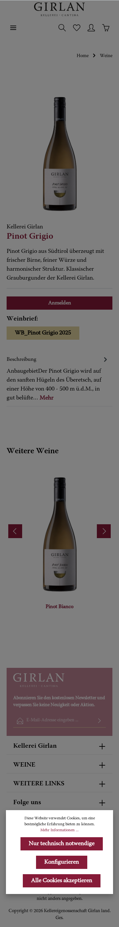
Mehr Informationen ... (59, 830)
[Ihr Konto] (91, 27)
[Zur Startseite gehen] (59, 9)
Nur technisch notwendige (62, 844)
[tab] (58, 378)
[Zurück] (15, 531)
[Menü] (13, 27)
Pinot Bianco (59, 606)
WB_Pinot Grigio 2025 (43, 333)
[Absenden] (99, 721)
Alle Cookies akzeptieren (61, 881)
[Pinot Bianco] (59, 527)
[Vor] (104, 531)
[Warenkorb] (105, 27)
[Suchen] (62, 27)
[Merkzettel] (76, 27)
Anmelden (59, 303)
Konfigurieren (61, 862)
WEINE (24, 765)
